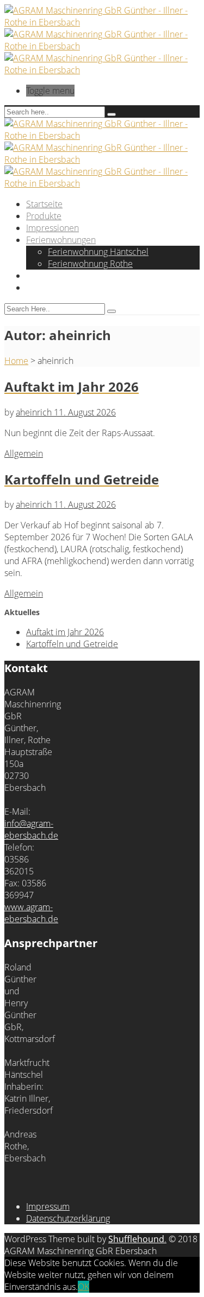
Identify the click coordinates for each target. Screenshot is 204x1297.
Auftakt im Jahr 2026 (65, 632)
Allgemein (23, 453)
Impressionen (52, 228)
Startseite (44, 204)
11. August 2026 (85, 412)
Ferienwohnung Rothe (90, 264)
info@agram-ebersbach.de (31, 829)
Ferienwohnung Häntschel (98, 252)
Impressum (48, 1206)
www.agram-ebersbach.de (31, 913)
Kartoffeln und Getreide (72, 644)
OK (83, 1287)
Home (16, 361)
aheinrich (35, 412)
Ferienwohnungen (61, 240)
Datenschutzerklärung (68, 1218)
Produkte (43, 216)
